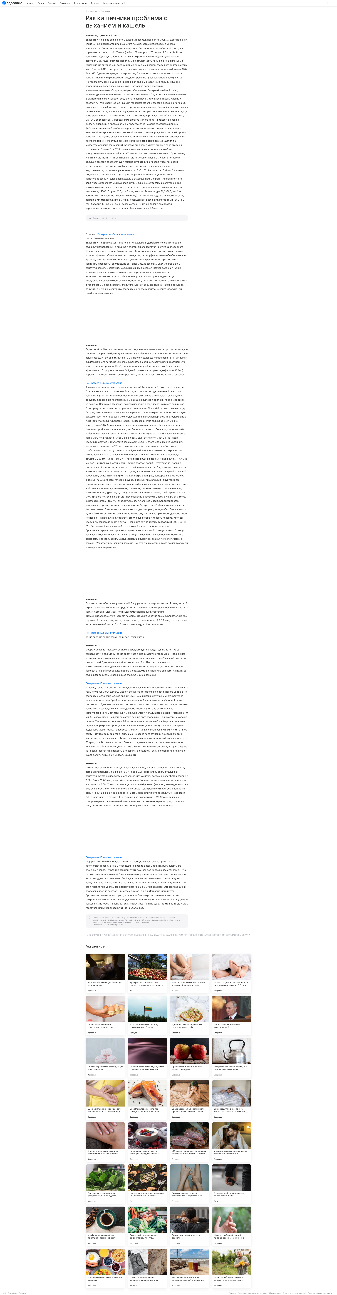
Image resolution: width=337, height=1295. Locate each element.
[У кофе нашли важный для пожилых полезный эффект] (105, 1226)
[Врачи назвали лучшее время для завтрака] (105, 1268)
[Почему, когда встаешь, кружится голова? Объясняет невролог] (147, 1058)
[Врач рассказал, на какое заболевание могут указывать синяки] (189, 1184)
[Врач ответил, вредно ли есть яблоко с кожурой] (189, 1058)
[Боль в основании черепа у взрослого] (189, 1226)
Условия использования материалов (252, 1293)
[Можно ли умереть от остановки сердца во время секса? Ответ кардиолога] (231, 973)
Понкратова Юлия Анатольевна (115, 234)
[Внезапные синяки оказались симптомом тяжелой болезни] (105, 1142)
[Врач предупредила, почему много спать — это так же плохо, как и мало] (231, 1100)
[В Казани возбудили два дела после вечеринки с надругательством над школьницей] (231, 1184)
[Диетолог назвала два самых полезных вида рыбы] (189, 1015)
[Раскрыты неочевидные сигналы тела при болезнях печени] (189, 973)
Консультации (91, 11)
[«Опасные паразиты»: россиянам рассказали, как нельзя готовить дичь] (189, 1142)
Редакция (232, 1293)
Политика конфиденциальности (320, 1293)
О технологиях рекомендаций (294, 1293)
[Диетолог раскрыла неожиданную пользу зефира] (105, 1058)
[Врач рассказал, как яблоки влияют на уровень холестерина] (147, 973)
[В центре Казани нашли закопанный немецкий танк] (147, 1268)
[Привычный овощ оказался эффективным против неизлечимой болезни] (147, 1226)
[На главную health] (14, 3)
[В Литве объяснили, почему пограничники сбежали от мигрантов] (147, 1015)
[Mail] (4, 3)
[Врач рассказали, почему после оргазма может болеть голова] (189, 1100)
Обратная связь (275, 1293)
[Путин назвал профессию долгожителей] (231, 1015)
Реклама (22, 1293)
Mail (4, 1293)
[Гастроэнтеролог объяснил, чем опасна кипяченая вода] (231, 1058)
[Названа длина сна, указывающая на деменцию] (105, 973)
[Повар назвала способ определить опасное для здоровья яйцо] (105, 1015)
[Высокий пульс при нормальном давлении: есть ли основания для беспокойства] (105, 1100)
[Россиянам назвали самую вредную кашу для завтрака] (147, 1142)
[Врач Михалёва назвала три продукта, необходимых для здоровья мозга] (147, 1100)
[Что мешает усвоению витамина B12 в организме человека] (147, 1184)
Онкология (105, 11)
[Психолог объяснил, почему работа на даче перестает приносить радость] (231, 1268)
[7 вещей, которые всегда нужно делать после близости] (231, 1142)
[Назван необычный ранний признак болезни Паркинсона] (231, 1226)
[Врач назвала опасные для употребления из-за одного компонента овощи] (105, 1184)
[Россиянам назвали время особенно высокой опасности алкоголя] (189, 1268)
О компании (12, 1293)
